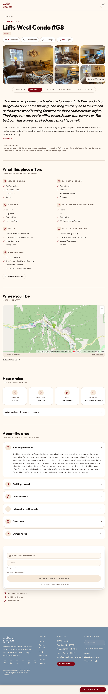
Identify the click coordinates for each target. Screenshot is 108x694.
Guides (42, 663)
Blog (41, 652)
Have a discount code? (17, 572)
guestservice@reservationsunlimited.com (74, 657)
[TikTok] (35, 662)
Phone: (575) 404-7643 (67, 649)
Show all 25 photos (96, 79)
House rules (65, 90)
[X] (17, 662)
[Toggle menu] (102, 5)
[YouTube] (23, 662)
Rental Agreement (91, 657)
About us (43, 656)
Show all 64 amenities (14, 276)
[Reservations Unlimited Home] (8, 5)
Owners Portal (64, 664)
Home (41, 641)
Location (50, 90)
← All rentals (8, 16)
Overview (20, 90)
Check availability (93, 690)
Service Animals (91, 661)
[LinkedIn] (29, 662)
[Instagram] (11, 662)
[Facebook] (5, 662)
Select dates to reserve (54, 578)
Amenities (35, 90)
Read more (7, 138)
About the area (84, 90)
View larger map (97, 355)
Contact (42, 660)
